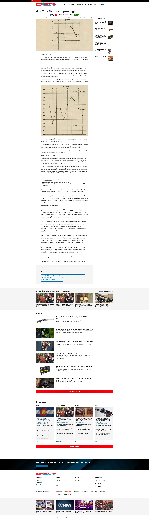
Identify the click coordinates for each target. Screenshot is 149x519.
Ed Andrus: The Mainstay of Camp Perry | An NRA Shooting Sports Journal (83, 305)
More (45, 314)
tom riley (77, 268)
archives (63, 269)
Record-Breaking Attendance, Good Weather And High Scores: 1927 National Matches (63, 274)
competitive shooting (45, 269)
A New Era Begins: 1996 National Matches (69, 354)
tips (66, 268)
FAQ (61, 517)
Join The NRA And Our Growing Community (64, 512)
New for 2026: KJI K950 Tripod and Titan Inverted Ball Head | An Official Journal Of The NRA (45, 427)
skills (74, 268)
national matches (61, 422)
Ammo (83, 422)
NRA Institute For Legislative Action (81, 478)
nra (57, 422)
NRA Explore (77, 480)
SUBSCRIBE (42, 466)
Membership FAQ (98, 482)
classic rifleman (59, 268)
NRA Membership (98, 478)
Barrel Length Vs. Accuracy (48, 279)
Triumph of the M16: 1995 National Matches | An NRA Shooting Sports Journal (102, 305)
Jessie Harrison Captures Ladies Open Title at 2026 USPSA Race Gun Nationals (74, 342)
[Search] (112, 4)
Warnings (56, 517)
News (65, 4)
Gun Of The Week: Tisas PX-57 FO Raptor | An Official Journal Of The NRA (104, 426)
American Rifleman (60, 53)
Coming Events (72, 4)
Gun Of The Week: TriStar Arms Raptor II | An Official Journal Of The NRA (103, 434)
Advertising (38, 480)
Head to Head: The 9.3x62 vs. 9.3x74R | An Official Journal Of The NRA (84, 419)
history (51, 268)
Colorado (39, 423)
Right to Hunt (45, 423)
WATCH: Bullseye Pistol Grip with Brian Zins (52, 281)
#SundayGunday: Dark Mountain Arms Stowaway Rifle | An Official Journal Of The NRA (103, 420)
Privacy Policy (38, 517)
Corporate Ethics (50, 517)
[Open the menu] (103, 4)
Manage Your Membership (99, 483)
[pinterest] (56, 14)
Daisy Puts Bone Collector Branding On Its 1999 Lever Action (73, 317)
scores (54, 268)
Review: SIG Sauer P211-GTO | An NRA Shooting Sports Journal (83, 425)
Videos (95, 4)
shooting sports (82, 268)
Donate (49, 1)
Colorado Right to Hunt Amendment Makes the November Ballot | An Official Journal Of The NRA (44, 420)
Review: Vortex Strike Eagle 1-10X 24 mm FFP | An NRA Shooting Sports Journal (84, 429)
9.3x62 (77, 422)
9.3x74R (80, 422)
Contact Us (38, 478)
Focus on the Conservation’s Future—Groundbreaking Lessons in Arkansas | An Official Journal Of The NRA (45, 437)
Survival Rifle (107, 423)
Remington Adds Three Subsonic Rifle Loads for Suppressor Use (74, 367)
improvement (69, 268)
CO (41, 423)
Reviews (90, 4)
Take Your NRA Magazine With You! (44, 512)
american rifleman (53, 269)
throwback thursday (45, 268)
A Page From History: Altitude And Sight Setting (53, 277)
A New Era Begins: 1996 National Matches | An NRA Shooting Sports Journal (45, 305)
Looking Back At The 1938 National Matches (52, 276)
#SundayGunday (99, 423)
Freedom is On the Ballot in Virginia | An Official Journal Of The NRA (103, 430)
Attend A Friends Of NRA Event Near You (103, 512)
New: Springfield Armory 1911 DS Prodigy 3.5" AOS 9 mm (73, 378)
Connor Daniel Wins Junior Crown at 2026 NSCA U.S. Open (74, 329)
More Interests (50, 402)
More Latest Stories (79, 391)
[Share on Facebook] (50, 14)
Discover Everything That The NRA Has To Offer (83, 512)
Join (43, 1)
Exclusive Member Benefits (100, 480)
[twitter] (53, 14)
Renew (46, 1)
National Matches (81, 4)
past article (59, 269)
